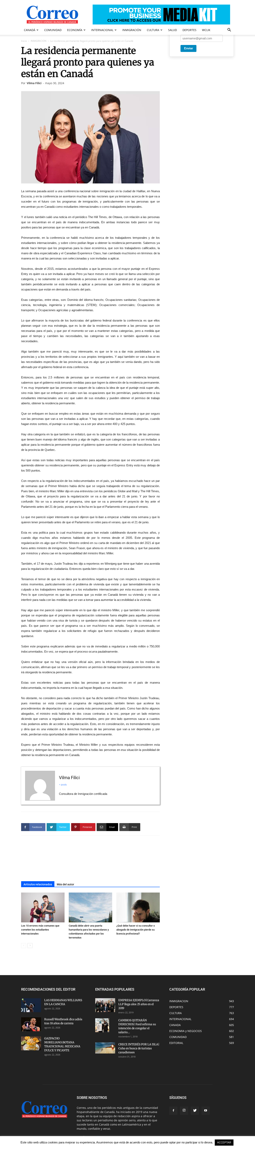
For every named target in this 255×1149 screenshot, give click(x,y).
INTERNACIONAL (102, 30)
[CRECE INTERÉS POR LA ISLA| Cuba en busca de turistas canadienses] (105, 1047)
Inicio (24, 41)
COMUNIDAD (53, 30)
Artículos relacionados (38, 884)
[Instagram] (184, 1111)
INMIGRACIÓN (131, 30)
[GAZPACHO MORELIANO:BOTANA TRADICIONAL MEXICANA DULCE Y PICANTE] (31, 1043)
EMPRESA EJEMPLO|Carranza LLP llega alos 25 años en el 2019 (138, 1004)
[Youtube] (206, 1111)
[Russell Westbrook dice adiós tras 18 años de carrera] (31, 1024)
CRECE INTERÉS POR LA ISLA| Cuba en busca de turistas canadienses (138, 1048)
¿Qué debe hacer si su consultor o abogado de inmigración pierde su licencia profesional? (135, 929)
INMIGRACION (38, 41)
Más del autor (65, 884)
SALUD (172, 30)
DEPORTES (189, 30)
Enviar (188, 48)
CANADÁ (29, 30)
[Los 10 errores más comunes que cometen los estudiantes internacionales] (43, 907)
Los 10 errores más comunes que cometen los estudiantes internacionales (40, 929)
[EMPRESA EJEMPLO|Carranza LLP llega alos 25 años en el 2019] (105, 1005)
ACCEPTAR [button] (224, 1142)
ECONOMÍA (74, 30)
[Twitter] (195, 1111)
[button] (229, 30)
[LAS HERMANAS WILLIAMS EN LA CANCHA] (31, 1005)
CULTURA (153, 30)
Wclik (206, 30)
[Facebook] (173, 1111)
